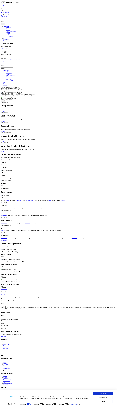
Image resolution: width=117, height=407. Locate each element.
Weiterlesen (3, 111)
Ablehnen (103, 401)
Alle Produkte (9, 34)
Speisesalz (8, 32)
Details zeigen (74, 404)
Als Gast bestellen (9, 48)
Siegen (4, 367)
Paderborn (5, 365)
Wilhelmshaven (6, 368)
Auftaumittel (18, 200)
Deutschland (6, 344)
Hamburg (5, 377)
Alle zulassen (103, 393)
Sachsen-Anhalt (6, 382)
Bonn (4, 362)
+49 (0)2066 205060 (5, 12)
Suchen (2, 21)
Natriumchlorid (31, 200)
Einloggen (3, 60)
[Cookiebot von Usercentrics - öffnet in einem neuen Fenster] (11, 404)
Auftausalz (8, 27)
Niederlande (5, 345)
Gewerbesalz (9, 28)
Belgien (5, 347)
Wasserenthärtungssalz (11, 31)
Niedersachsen (6, 378)
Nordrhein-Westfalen (7, 379)
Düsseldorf (5, 363)
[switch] (42, 404)
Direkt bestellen (4, 289)
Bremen (5, 376)
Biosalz (50, 200)
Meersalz (8, 33)
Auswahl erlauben (103, 397)
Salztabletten (27, 223)
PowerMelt (63, 200)
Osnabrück (5, 364)
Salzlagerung (75, 238)
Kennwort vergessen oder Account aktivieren (10, 59)
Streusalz (8, 200)
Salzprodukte (6, 26)
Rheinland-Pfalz (6, 381)
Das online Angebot (5, 240)
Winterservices (4, 238)
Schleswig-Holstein (7, 383)
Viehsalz (8, 30)
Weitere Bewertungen (5, 294)
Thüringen (5, 384)
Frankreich (5, 348)
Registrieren (3, 48)
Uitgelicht (11, 36)
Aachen (5, 360)
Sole (26, 200)
